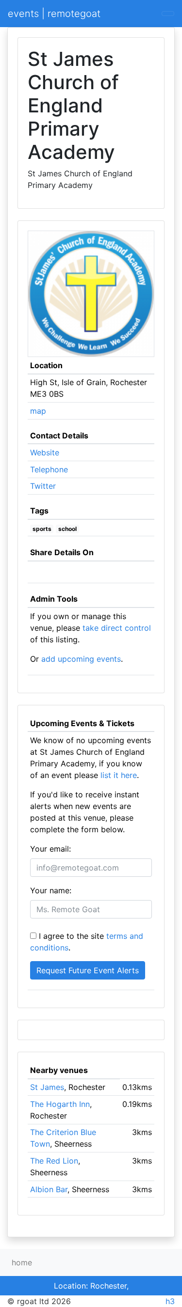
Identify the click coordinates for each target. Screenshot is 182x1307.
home (22, 1262)
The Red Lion (54, 1161)
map (38, 411)
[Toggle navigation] (168, 13)
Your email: (50, 849)
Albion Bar (48, 1189)
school (67, 528)
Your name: (50, 890)
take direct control (117, 628)
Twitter (43, 486)
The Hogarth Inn (60, 1104)
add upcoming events (81, 659)
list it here (118, 775)
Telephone (49, 469)
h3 (170, 1301)
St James (47, 1087)
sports (42, 528)
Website (44, 452)
